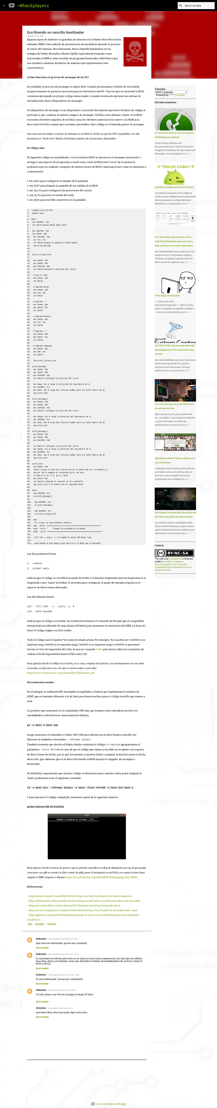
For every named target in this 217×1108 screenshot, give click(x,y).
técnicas (51, 924)
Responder (42, 948)
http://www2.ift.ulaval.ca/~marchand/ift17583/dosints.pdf (60, 672)
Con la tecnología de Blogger (110, 1104)
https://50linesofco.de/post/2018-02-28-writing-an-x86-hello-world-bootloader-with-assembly (84, 900)
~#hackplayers (33, 5)
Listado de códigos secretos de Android (174, 187)
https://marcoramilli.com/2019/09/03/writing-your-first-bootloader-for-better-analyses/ (80, 896)
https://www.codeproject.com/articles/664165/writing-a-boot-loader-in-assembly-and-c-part (83, 910)
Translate (180, 95)
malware (39, 924)
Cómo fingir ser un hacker (167, 295)
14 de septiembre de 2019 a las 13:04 (63, 975)
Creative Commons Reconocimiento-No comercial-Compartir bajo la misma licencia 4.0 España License (173, 565)
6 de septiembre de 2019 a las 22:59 (62, 954)
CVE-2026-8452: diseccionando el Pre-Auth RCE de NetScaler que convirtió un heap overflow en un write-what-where (174, 241)
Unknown (41, 938)
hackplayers (175, 558)
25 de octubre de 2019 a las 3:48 (61, 990)
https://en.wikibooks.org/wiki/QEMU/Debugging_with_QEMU (102, 877)
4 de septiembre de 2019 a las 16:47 (62, 939)
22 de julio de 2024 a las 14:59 (60, 1008)
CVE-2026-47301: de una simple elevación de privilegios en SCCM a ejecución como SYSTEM (175, 349)
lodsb (99, 649)
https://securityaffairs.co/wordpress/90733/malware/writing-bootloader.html (74, 905)
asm (30, 924)
